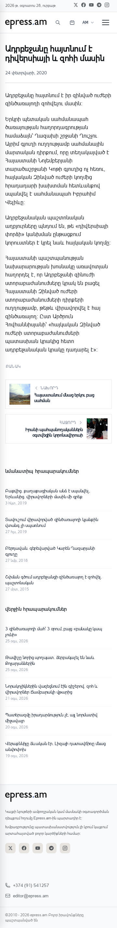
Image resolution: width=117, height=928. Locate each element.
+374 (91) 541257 (31, 885)
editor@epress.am (30, 895)
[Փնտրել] (57, 22)
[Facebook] (83, 5)
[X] (75, 5)
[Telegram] (99, 5)
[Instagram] (107, 5)
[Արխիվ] (72, 22)
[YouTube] (91, 5)
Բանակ (13, 366)
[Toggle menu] (105, 22)
